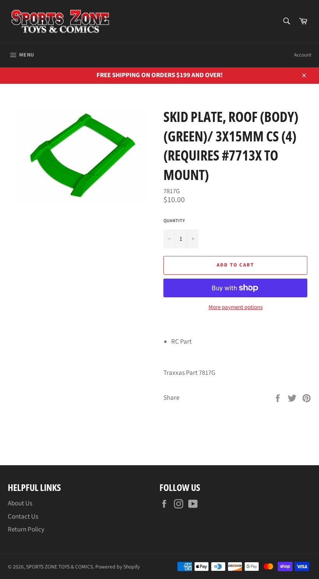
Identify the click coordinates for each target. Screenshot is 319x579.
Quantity (174, 221)
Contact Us (23, 516)
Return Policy (26, 529)
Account (302, 54)
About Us (20, 503)
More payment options (236, 307)
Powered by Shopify (117, 566)
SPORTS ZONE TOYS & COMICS (59, 566)
